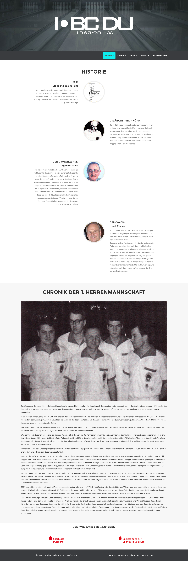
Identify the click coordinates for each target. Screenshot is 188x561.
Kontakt (112, 555)
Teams (133, 55)
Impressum (123, 555)
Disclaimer (135, 555)
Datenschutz (147, 555)
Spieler (121, 55)
